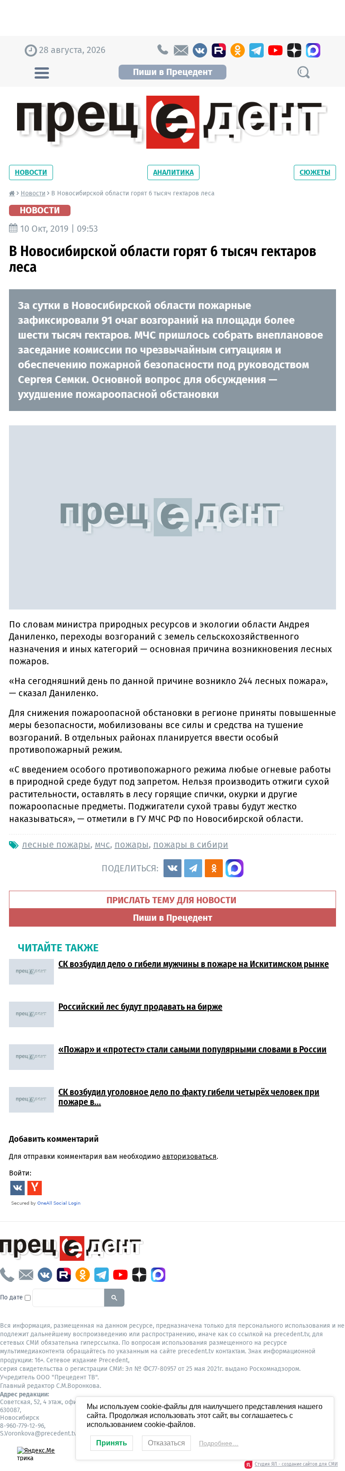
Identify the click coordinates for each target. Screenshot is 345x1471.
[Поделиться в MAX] (234, 868)
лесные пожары (56, 844)
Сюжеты (315, 172)
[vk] (200, 50)
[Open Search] (303, 72)
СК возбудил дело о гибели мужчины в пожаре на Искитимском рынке (193, 964)
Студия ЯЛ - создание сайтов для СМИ (296, 1464)
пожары (132, 844)
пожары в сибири (190, 844)
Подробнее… (219, 1443)
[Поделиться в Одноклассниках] (214, 868)
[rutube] (219, 50)
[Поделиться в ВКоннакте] (172, 868)
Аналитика (173, 172)
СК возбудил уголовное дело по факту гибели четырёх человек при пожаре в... (188, 1097)
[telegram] (256, 50)
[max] (313, 50)
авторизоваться (189, 1156)
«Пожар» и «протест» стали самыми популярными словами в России (192, 1049)
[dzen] (294, 50)
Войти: (20, 1173)
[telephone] (162, 50)
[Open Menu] (42, 72)
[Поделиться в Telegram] (193, 868)
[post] (181, 50)
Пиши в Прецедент (172, 71)
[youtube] (275, 50)
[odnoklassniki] (237, 50)
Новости (31, 172)
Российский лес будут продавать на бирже (140, 1006)
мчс (102, 844)
